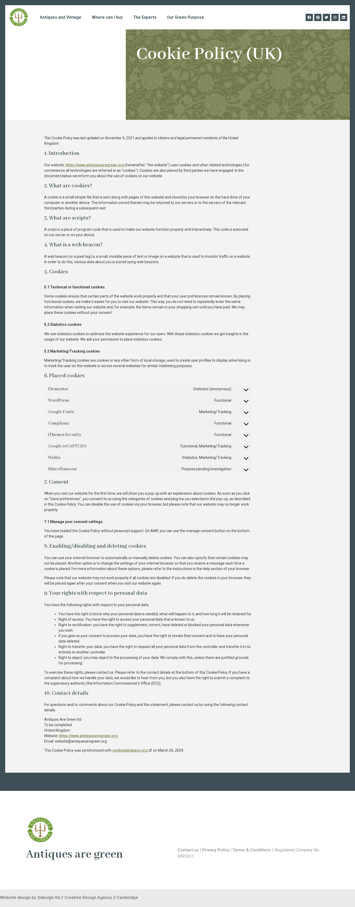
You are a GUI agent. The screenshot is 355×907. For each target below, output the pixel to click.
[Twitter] (326, 17)
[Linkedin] (343, 17)
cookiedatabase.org (130, 750)
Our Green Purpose (185, 17)
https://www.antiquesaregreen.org (94, 165)
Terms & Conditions (252, 850)
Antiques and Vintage (60, 17)
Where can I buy (107, 17)
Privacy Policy (215, 850)
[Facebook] (309, 17)
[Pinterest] (317, 17)
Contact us (188, 850)
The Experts (144, 17)
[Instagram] (335, 17)
